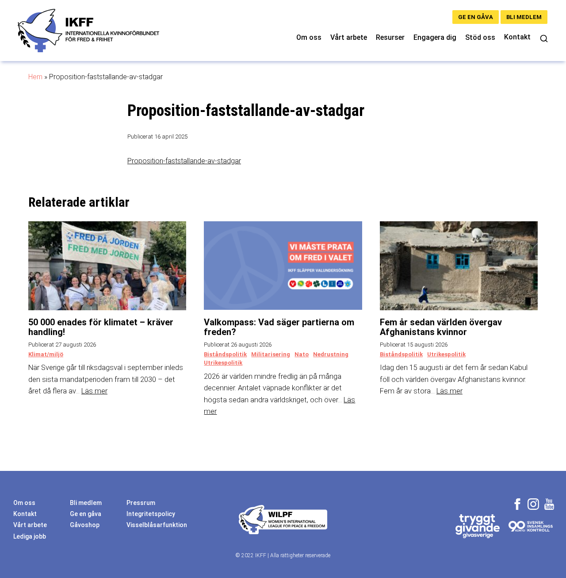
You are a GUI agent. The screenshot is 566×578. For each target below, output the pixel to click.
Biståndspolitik (225, 354)
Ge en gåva (475, 17)
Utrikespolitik (223, 362)
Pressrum (140, 502)
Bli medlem (524, 17)
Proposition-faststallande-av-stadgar (184, 161)
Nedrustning (330, 354)
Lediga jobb (29, 536)
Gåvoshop (84, 524)
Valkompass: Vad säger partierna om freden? (279, 327)
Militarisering (270, 354)
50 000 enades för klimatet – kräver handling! (100, 327)
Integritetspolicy (150, 513)
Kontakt (517, 37)
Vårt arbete (348, 37)
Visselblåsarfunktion (156, 524)
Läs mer (94, 391)
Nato (301, 354)
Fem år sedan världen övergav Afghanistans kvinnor (441, 327)
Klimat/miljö (45, 354)
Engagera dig (434, 37)
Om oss (308, 37)
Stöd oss (480, 37)
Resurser (390, 37)
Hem (35, 77)
